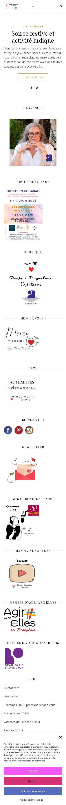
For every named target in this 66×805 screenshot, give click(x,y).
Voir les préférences (33, 791)
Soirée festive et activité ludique (33, 36)
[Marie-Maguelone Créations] (11, 6)
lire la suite (33, 77)
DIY (25, 26)
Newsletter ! (11, 696)
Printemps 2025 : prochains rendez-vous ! (30, 705)
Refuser (33, 781)
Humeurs (36, 26)
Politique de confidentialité (31, 800)
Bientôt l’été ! (12, 688)
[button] (60, 737)
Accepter (33, 771)
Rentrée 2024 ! (13, 730)
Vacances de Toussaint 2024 (22, 722)
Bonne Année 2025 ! (16, 713)
